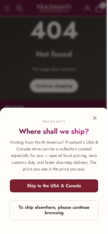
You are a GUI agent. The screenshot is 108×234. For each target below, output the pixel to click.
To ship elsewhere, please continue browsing (54, 210)
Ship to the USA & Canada (54, 185)
